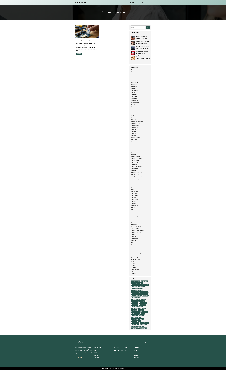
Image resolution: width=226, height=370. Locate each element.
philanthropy (136, 322)
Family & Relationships (137, 121)
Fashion (134, 129)
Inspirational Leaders (137, 174)
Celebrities (135, 96)
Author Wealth (135, 84)
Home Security (136, 160)
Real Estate (135, 238)
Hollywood (135, 303)
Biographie (135, 90)
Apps (133, 76)
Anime (134, 74)
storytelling (135, 328)
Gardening (135, 144)
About (140, 342)
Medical (134, 203)
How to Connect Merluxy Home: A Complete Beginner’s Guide (86, 44)
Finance (134, 131)
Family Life (135, 127)
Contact (149, 342)
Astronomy (135, 82)
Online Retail (135, 228)
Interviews (134, 183)
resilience (135, 324)
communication (136, 285)
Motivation (135, 205)
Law (133, 189)
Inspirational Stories (137, 306)
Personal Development (138, 230)
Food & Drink (135, 139)
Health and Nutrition (137, 150)
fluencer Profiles (136, 137)
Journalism (135, 185)
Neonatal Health (136, 214)
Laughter (134, 187)
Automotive (135, 86)
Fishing (134, 133)
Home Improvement (137, 158)
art (133, 283)
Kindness (135, 308)
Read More (79, 53)
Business (134, 94)
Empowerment (136, 297)
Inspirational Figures (137, 172)
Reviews (134, 240)
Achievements (136, 281)
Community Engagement (138, 286)
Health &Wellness (136, 148)
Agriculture (135, 69)
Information (135, 168)
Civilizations (135, 100)
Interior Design (136, 179)
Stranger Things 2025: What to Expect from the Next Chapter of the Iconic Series (142, 43)
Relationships (145, 322)
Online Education (136, 226)
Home (136, 342)
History (134, 154)
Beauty (134, 88)
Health (134, 146)
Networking (135, 216)
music (142, 313)
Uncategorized (136, 269)
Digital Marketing (136, 115)
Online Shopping (136, 317)
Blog (133, 92)
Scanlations (135, 244)
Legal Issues (135, 193)
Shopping (134, 247)
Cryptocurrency (144, 292)
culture (134, 294)
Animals (134, 72)
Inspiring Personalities (137, 177)
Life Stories (135, 195)
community (146, 285)
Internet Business (136, 181)
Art (133, 80)
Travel (133, 265)
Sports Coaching (136, 253)
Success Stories (136, 255)
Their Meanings (136, 259)
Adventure (145, 281)
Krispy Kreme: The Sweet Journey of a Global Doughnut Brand (143, 58)
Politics (134, 236)
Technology (135, 257)
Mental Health (136, 312)
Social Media (135, 249)
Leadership (135, 191)
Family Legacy (135, 125)
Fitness (134, 135)
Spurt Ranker (81, 2)
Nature (134, 209)
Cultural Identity (136, 111)
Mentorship (145, 312)
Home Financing (136, 156)
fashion (134, 301)
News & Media (135, 220)
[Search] (148, 27)
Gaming (134, 142)
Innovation (135, 304)
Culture (134, 113)
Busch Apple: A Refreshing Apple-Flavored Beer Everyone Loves (142, 53)
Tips (133, 261)
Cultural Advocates (137, 109)
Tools (133, 263)
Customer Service (143, 294)
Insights (134, 170)
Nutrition (134, 224)
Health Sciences (136, 152)
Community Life (136, 102)
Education (134, 117)
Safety (134, 242)
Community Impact (137, 288)
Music (133, 207)
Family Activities (136, 123)
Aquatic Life (135, 78)
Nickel (133, 222)
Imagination (135, 164)
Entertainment (135, 119)
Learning (135, 310)
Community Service (137, 290)
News (133, 218)
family (144, 299)
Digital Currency (136, 295)
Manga (134, 201)
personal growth (137, 321)
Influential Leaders (137, 166)
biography (139, 283)
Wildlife (134, 273)
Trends (134, 267)
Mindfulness (135, 313)
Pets (133, 234)
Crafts (134, 104)
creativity (135, 292)
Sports (134, 251)
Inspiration (143, 304)
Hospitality (135, 162)
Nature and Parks (136, 212)
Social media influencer (138, 326)
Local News (135, 199)
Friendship (141, 301)
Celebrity (134, 98)
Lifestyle (134, 197)
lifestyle (141, 310)
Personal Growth (136, 232)
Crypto (134, 107)
